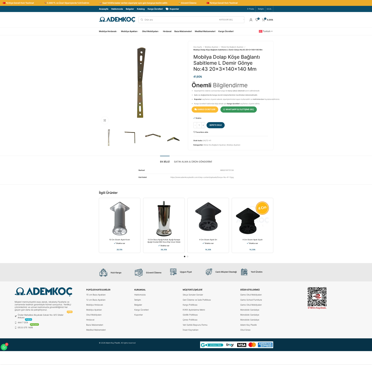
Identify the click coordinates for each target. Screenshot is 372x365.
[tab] (165, 160)
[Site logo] (117, 19)
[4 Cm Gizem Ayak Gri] (208, 218)
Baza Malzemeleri (94, 325)
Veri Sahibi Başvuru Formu (195, 325)
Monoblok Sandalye (249, 309)
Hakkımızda (140, 294)
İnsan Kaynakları (190, 330)
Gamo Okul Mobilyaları (251, 294)
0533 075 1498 (28, 327)
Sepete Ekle (215, 125)
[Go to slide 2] (187, 256)
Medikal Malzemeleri (96, 330)
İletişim (137, 300)
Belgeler (138, 305)
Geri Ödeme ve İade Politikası (197, 300)
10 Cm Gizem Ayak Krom (119, 240)
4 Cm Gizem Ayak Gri (208, 240)
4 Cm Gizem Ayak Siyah (252, 240)
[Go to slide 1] (184, 256)
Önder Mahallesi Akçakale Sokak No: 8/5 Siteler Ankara (45, 315)
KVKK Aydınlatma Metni (194, 309)
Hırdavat (90, 319)
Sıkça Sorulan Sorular (193, 294)
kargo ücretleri (233, 103)
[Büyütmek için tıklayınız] (104, 120)
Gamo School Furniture (251, 300)
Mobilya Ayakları (211, 47)
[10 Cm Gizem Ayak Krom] (119, 218)
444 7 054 (24, 322)
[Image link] (317, 298)
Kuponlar (198, 99)
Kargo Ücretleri (141, 309)
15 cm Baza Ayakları (96, 294)
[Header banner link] (186, 3)
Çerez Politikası (190, 319)
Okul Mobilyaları (93, 314)
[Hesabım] (251, 20)
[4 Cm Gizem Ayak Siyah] (252, 218)
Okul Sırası (245, 330)
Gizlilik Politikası (190, 314)
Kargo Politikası (190, 305)
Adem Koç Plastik (248, 325)
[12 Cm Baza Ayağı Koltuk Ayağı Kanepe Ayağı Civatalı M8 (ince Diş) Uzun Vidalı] (164, 218)
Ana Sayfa (197, 47)
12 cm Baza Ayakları (95, 300)
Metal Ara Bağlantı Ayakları (232, 47)
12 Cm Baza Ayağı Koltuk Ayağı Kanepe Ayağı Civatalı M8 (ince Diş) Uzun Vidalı (163, 241)
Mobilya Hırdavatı (94, 305)
